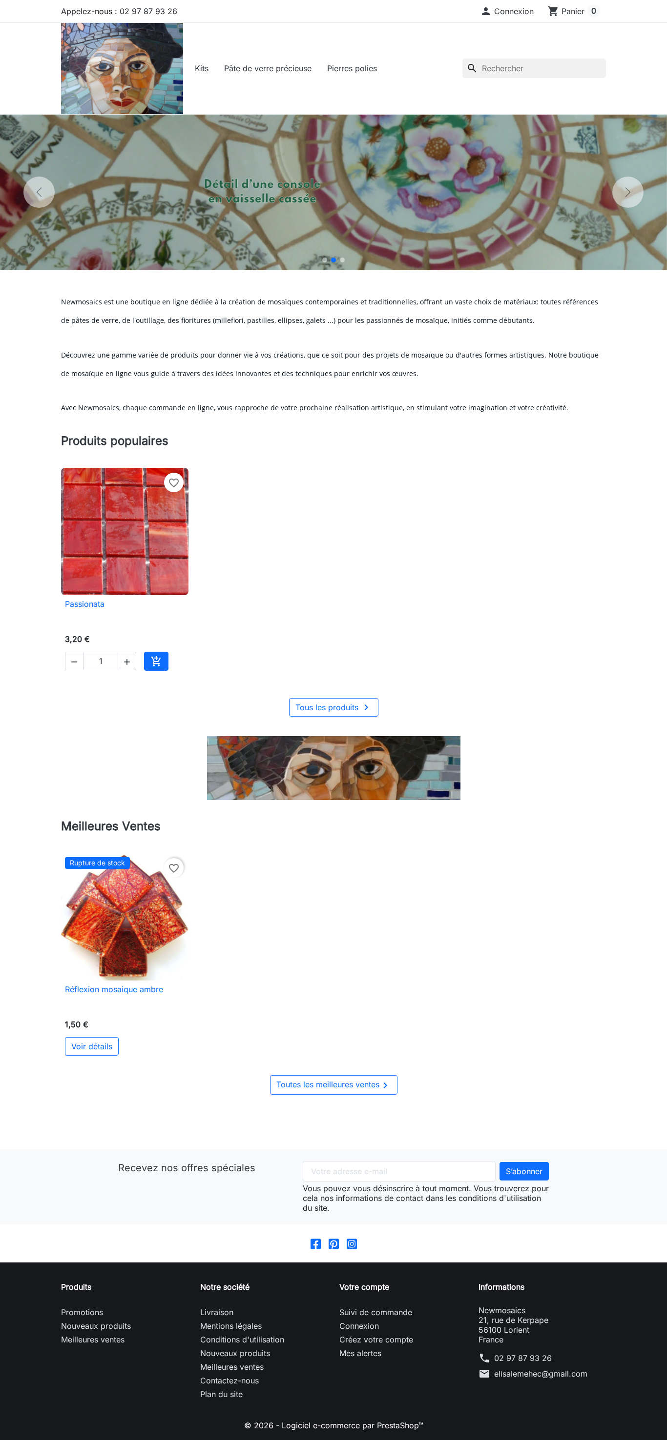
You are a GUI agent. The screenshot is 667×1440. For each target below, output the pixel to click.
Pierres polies (352, 68)
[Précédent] (39, 192)
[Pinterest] (334, 1243)
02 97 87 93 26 (523, 1358)
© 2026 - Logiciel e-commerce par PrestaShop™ (333, 1425)
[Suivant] (628, 192)
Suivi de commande (375, 1312)
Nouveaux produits (96, 1326)
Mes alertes (360, 1353)
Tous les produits (333, 707)
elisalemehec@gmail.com (540, 1374)
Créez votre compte (376, 1339)
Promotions (82, 1312)
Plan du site (221, 1394)
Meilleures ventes (93, 1339)
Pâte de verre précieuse (268, 68)
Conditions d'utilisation (242, 1339)
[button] (507, 11)
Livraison (216, 1312)
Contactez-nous (229, 1380)
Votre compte (364, 1287)
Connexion (359, 1326)
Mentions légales (231, 1326)
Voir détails (91, 1046)
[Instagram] (352, 1243)
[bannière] (333, 768)
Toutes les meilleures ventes (333, 1085)
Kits (201, 68)
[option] (333, 192)
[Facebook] (316, 1243)
